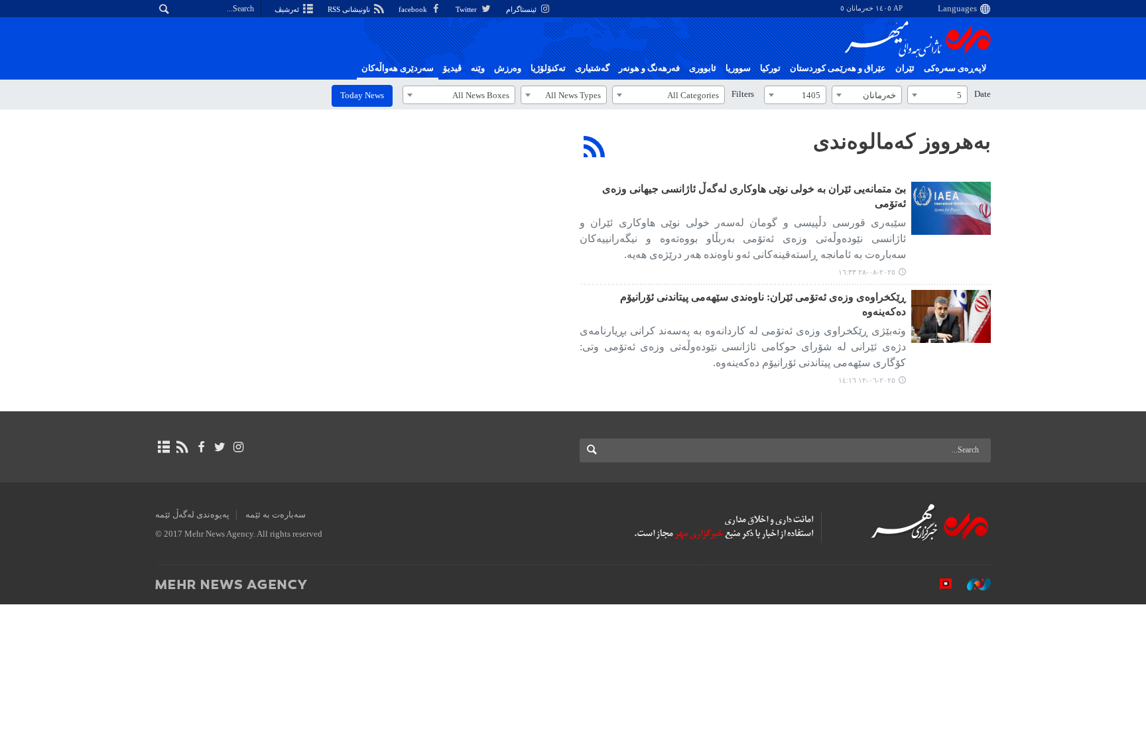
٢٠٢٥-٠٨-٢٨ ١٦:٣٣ (866, 272)
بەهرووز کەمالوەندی (902, 141)
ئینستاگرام (522, 9)
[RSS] (594, 147)
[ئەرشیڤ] (163, 447)
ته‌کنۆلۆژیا (548, 68)
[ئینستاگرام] (238, 447)
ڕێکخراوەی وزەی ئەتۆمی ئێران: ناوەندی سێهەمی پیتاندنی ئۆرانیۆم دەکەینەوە (763, 304)
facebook (414, 9)
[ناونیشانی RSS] (182, 447)
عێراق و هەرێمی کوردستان (838, 68)
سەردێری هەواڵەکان (397, 68)
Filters (743, 94)
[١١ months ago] (951, 208)
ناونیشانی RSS (350, 9)
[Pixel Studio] (939, 584)
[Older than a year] (951, 316)
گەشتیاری (592, 68)
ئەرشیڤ (288, 9)
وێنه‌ (478, 68)
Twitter (467, 9)
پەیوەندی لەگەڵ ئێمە (192, 514)
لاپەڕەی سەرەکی (955, 68)
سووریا (738, 68)
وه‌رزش (507, 68)
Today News (362, 95)
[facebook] (200, 447)
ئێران (905, 68)
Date (982, 94)
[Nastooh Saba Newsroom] (972, 584)
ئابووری (702, 68)
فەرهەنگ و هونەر (649, 68)
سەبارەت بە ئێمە (275, 514)
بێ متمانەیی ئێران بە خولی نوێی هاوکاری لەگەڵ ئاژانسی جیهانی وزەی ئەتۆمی (754, 196)
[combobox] (937, 95)
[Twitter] (220, 447)
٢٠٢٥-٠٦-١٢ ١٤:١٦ (866, 380)
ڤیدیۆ (452, 68)
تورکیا (770, 68)
